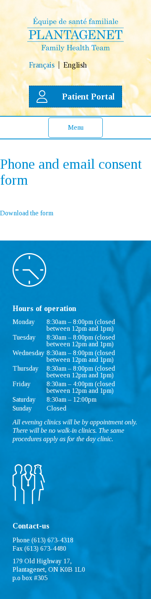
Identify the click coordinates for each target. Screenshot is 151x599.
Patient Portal (88, 96)
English (75, 65)
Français (42, 65)
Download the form (26, 213)
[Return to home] (75, 49)
